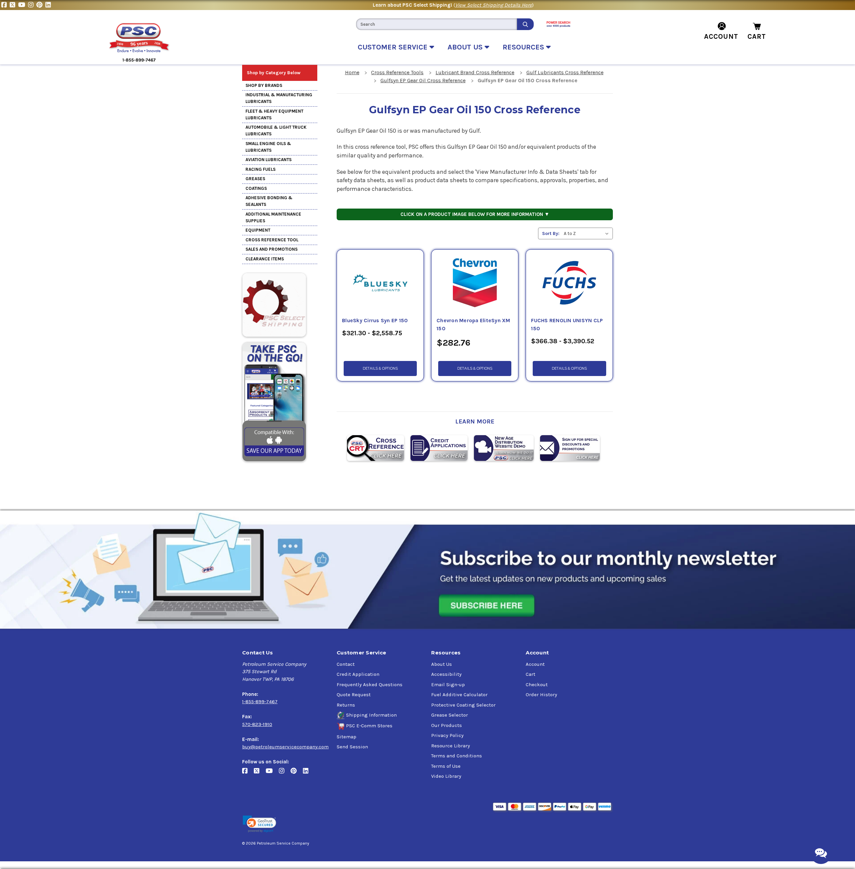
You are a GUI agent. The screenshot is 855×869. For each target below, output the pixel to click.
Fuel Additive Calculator (459, 695)
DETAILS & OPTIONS (380, 368)
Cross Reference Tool (271, 239)
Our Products (446, 725)
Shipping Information (371, 715)
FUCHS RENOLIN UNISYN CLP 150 (567, 325)
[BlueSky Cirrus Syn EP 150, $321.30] (380, 283)
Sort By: (550, 233)
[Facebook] (5, 5)
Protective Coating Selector (463, 705)
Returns (346, 705)
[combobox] (436, 24)
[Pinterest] (40, 5)
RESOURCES (524, 47)
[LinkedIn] (48, 5)
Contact (346, 664)
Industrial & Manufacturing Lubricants (278, 98)
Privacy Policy (447, 735)
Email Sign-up (448, 684)
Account (535, 664)
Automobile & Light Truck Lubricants (276, 130)
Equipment (257, 230)
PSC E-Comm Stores (369, 726)
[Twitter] (14, 5)
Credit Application (358, 674)
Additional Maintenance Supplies (273, 217)
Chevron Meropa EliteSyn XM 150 (473, 325)
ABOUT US (466, 47)
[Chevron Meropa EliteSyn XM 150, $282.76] (475, 283)
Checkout (537, 684)
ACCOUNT (721, 36)
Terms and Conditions (456, 756)
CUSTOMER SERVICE (394, 47)
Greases (255, 178)
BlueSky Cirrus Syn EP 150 (375, 321)
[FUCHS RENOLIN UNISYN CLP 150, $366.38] (569, 283)
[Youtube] (23, 5)
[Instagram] (32, 5)
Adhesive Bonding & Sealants (269, 201)
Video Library (446, 776)
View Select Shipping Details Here (493, 5)
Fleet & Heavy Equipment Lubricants (274, 114)
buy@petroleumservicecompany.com (285, 747)
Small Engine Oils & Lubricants (268, 147)
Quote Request (354, 695)
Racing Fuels (260, 169)
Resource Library (450, 746)
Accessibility (446, 674)
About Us (441, 664)
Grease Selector (449, 715)
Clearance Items (264, 258)
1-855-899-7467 (260, 702)
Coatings (256, 188)
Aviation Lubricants (268, 159)
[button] (259, 824)
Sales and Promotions (271, 249)
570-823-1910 (257, 724)
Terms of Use (446, 766)
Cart (530, 674)
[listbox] (588, 233)
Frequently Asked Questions (369, 684)
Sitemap (346, 737)
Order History (541, 695)
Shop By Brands (263, 85)
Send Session (352, 747)
